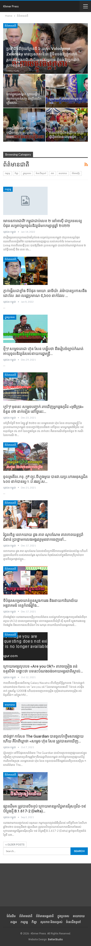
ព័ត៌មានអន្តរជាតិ (45, 916)
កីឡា (16, 173)
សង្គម (13, 922)
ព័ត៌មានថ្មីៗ (76, 173)
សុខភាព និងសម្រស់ (51, 922)
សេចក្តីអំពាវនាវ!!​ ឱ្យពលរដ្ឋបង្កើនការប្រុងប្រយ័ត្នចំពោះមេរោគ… (21, 132)
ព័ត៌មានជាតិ (10, 25)
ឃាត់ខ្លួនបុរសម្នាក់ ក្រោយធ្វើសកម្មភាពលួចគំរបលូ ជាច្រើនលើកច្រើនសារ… (23, 99)
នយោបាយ (63, 173)
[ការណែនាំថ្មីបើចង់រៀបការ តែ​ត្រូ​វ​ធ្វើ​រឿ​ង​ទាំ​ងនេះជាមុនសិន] (66, 125)
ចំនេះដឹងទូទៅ (41, 173)
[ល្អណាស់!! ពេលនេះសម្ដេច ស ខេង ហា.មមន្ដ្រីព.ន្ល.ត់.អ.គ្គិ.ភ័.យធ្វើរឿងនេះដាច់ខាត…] (66, 91)
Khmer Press (11, 6)
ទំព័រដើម (11, 916)
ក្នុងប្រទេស (27, 173)
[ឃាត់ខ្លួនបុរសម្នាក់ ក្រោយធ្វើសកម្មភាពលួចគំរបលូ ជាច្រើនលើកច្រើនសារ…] (24, 91)
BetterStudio (55, 939)
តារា (52, 173)
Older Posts (16, 844)
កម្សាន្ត (7, 173)
